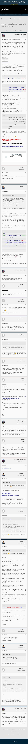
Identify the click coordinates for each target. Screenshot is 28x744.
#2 (25, 172)
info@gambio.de (14, 4)
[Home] (2, 18)
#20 (25, 713)
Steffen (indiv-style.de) (20, 34)
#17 (25, 634)
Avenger (21, 186)
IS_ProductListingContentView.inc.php (17, 154)
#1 (25, 39)
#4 (25, 275)
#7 (25, 323)
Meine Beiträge (4, 14)
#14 (25, 478)
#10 (25, 384)
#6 (25, 304)
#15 (25, 515)
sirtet (21, 284)
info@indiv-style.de (6, 468)
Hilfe (14, 741)
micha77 (23, 378)
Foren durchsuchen (12, 14)
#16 (25, 546)
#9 (25, 365)
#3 (25, 191)
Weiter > (20, 30)
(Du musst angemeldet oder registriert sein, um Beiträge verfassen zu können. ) (14, 730)
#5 (25, 290)
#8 (25, 339)
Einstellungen (20, 14)
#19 (25, 673)
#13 (25, 465)
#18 (25, 650)
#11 (25, 426)
